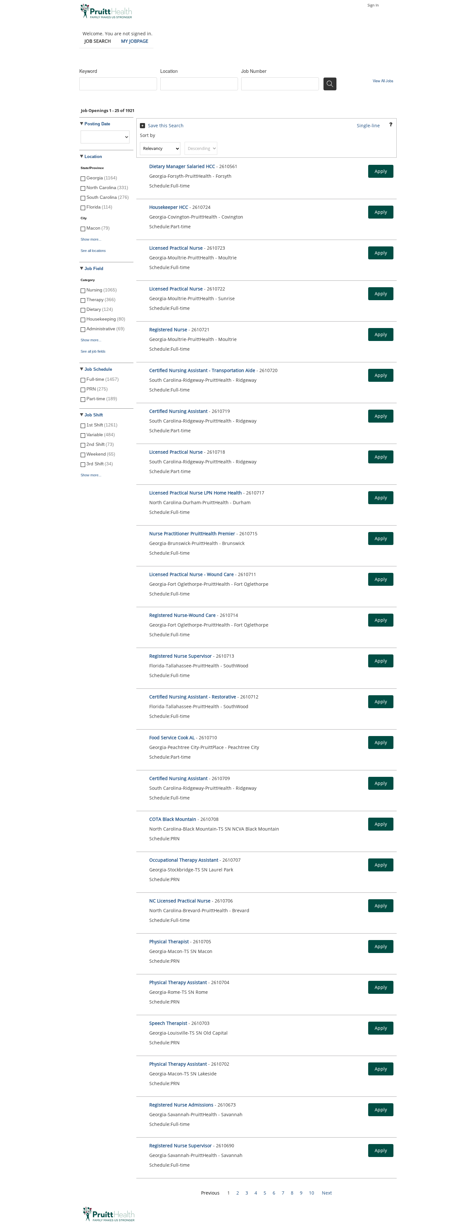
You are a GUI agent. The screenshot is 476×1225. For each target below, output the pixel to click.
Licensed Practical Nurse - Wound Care (191, 574)
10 (311, 1193)
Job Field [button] (94, 269)
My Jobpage (134, 41)
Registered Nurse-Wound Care (182, 615)
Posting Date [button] (97, 124)
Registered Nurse (168, 329)
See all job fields (93, 351)
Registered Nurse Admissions (181, 1105)
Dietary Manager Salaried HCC (182, 166)
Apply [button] (381, 171)
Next (327, 1193)
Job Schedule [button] (98, 369)
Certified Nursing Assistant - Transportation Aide (202, 370)
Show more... (91, 239)
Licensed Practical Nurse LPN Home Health (195, 493)
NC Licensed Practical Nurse (179, 901)
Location (169, 71)
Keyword (88, 71)
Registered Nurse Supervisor (180, 656)
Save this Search (166, 125)
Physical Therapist (169, 941)
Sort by (147, 135)
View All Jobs (383, 80)
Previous (210, 1193)
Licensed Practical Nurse (176, 248)
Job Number (253, 71)
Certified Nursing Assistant (179, 411)
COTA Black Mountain (173, 819)
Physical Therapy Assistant (178, 982)
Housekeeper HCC (168, 207)
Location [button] (93, 156)
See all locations (93, 251)
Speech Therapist (168, 1023)
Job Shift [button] (94, 415)
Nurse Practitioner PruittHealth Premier (192, 533)
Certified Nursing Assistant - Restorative (192, 697)
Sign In (373, 5)
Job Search (98, 41)
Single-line (368, 125)
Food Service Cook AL (172, 737)
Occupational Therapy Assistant (183, 860)
